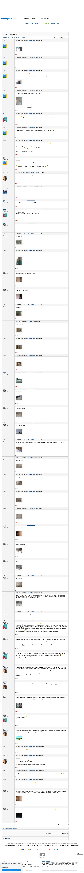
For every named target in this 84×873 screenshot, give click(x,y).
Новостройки (14, 828)
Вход (58, 23)
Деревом (66, 37)
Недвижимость (27, 16)
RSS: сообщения (32, 849)
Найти (32, 23)
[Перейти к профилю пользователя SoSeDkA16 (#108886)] (5, 180)
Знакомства (26, 18)
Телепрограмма (42, 18)
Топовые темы (53, 23)
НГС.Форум (5, 828)
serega (10, 838)
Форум (25, 19)
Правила (50, 849)
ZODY (48, 18)
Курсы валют (35, 19)
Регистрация (37, 23)
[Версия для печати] (15, 54)
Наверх (81, 871)
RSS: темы (24, 849)
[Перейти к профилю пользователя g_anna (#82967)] (5, 47)
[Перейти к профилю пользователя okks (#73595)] (5, 194)
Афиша (33, 18)
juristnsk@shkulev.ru (29, 870)
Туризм (33, 16)
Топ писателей (39, 849)
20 (18, 37)
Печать (56, 37)
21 (19, 37)
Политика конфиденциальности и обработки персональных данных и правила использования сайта (59, 870)
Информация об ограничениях (47, 866)
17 (12, 37)
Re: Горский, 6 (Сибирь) (31, 40)
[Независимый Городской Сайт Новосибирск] (6, 19)
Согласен (11, 870)
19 (16, 37)
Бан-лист (45, 849)
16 (10, 37)
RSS (61, 37)
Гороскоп (41, 16)
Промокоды (41, 19)
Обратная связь (60, 849)
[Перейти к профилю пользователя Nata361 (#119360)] (5, 121)
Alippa (8, 838)
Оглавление (27, 23)
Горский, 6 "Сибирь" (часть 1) (32, 172)
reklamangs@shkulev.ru (46, 861)
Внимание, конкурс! (45, 23)
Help (55, 849)
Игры (48, 16)
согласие (13, 866)
